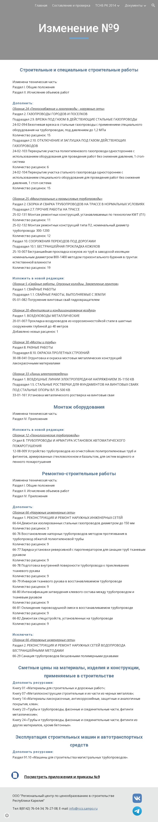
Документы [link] (133, 5)
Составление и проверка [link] (71, 5)
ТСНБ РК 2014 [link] (105, 5)
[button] (153, 5)
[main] (79, 30)
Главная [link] (41, 5)
